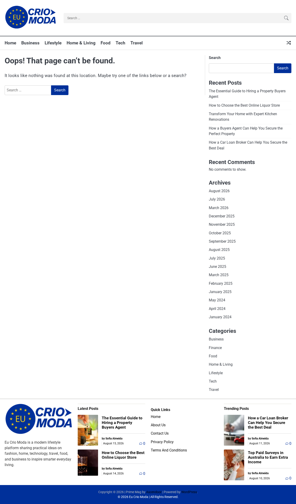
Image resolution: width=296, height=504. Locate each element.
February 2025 (220, 283)
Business (30, 43)
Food (106, 43)
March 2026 (218, 208)
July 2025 (217, 258)
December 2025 (221, 216)
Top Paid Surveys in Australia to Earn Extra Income (268, 457)
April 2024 (217, 308)
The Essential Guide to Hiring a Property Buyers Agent (122, 423)
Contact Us (160, 433)
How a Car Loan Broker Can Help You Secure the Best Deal (268, 423)
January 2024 (220, 317)
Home (10, 43)
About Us (158, 425)
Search (215, 58)
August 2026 (219, 191)
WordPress (189, 492)
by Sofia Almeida (112, 438)
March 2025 (218, 275)
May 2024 (217, 300)
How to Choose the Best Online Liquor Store (244, 105)
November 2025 (222, 224)
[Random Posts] (289, 43)
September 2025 (222, 241)
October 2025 (220, 233)
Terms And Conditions (169, 450)
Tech (120, 43)
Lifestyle (53, 43)
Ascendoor (154, 492)
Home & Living (81, 43)
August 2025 (219, 249)
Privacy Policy (162, 442)
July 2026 (217, 199)
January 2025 (220, 292)
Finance (215, 348)
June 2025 (217, 266)
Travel (136, 43)
